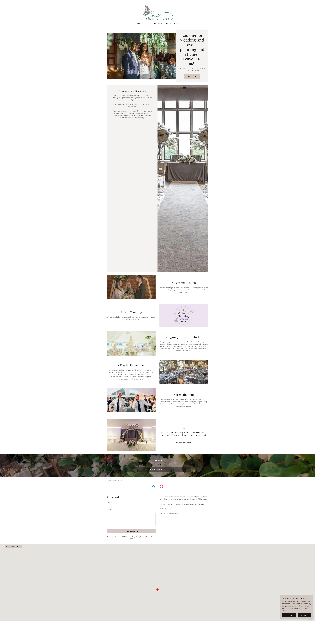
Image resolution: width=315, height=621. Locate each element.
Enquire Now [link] (172, 24)
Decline (289, 615)
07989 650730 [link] (167, 509)
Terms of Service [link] (150, 537)
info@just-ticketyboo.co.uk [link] (168, 513)
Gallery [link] (148, 24)
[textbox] (131, 502)
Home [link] (139, 24)
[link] (157, 13)
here (137, 319)
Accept (304, 615)
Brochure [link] (158, 24)
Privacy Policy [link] (139, 537)
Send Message (131, 531)
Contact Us (192, 76)
